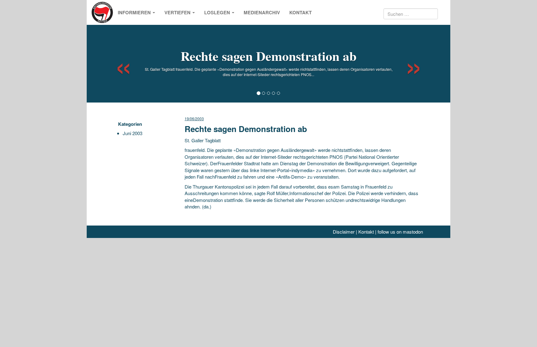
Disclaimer (344, 231)
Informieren (135, 12)
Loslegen (217, 12)
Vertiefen (178, 12)
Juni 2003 (132, 133)
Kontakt (300, 12)
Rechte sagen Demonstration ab (268, 55)
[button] (118, 64)
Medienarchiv (262, 12)
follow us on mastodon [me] (400, 231)
